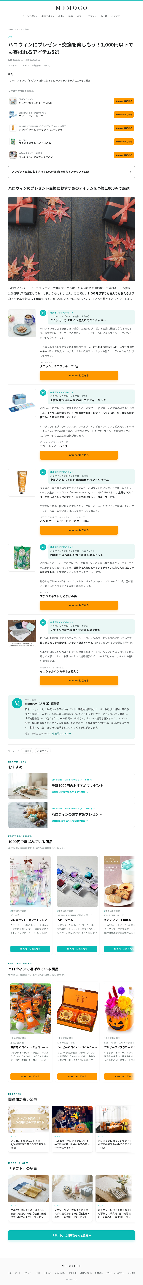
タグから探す (60, 1273)
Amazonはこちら (123, 100)
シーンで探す (29, 16)
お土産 (104, 16)
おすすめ (115, 16)
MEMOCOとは (86, 1273)
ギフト (80, 16)
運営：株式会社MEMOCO (37, 733)
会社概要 (131, 1273)
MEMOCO (72, 8)
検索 (60, 16)
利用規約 (99, 1273)
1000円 (27, 750)
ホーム (11, 29)
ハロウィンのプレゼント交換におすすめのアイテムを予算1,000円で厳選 (51, 80)
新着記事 (72, 1273)
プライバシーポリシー (115, 1273)
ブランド (92, 16)
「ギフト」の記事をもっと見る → (71, 1235)
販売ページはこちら (30, 948)
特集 (71, 16)
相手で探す (47, 16)
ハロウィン (42, 750)
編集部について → (61, 733)
